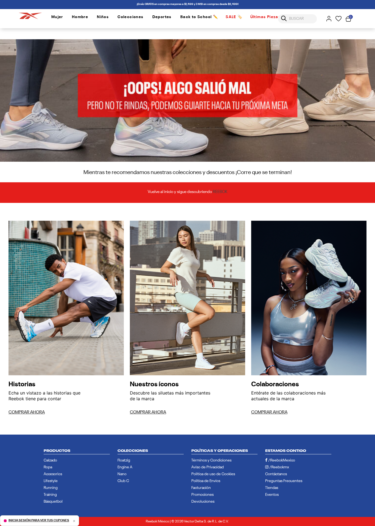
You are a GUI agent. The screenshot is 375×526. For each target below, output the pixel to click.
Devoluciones (202, 501)
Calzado (50, 460)
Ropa (48, 467)
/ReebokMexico (281, 460)
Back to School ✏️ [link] (199, 17)
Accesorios (53, 474)
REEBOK (220, 192)
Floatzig (123, 460)
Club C (123, 481)
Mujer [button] (57, 17)
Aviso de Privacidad (207, 467)
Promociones (202, 495)
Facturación (201, 488)
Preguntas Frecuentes (283, 481)
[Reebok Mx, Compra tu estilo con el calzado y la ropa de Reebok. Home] (30, 14)
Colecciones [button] (130, 17)
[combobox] (297, 18)
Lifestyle (51, 481)
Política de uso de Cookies (213, 474)
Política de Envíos (205, 481)
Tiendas (271, 488)
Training (50, 495)
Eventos (272, 495)
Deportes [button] (162, 17)
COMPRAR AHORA (27, 412)
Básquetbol (53, 501)
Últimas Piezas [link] (265, 17)
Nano (122, 474)
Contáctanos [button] (276, 474)
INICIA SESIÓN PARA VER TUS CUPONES (39, 520)
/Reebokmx (278, 467)
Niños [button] (103, 17)
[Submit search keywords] (284, 18)
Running (51, 488)
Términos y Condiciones (211, 460)
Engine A (124, 467)
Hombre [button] (80, 17)
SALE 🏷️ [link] (234, 17)
